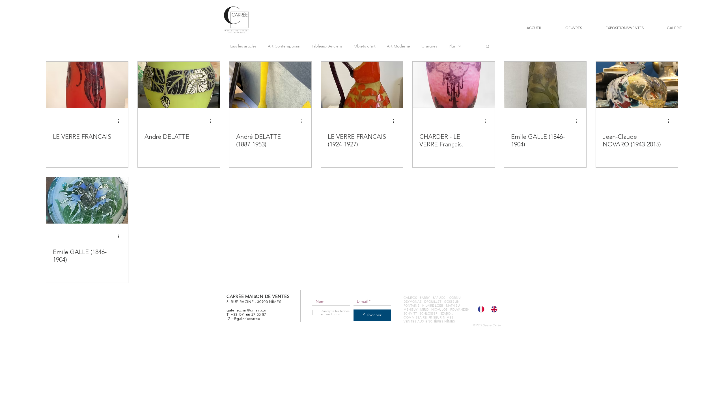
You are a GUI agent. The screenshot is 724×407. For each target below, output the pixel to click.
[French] (480, 309)
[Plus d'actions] (120, 121)
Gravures (429, 46)
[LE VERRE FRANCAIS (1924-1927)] (362, 85)
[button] (487, 47)
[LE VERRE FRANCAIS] (87, 85)
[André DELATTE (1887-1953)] (270, 85)
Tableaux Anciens (327, 46)
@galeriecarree (247, 319)
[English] (492, 309)
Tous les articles (243, 46)
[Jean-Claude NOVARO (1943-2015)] (637, 85)
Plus (452, 46)
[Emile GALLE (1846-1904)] (545, 85)
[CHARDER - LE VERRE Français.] (454, 85)
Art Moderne (398, 46)
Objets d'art (365, 46)
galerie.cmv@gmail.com (248, 310)
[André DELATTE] (179, 85)
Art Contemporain (284, 46)
